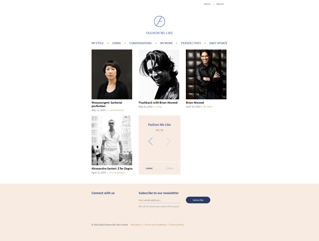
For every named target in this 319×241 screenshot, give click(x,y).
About (207, 4)
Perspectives (191, 43)
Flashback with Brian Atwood (158, 102)
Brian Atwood (195, 102)
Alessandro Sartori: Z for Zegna (112, 168)
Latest (149, 168)
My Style (98, 43)
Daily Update (218, 43)
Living (116, 43)
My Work (166, 43)
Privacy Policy (176, 224)
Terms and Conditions (155, 224)
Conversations (140, 43)
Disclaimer (136, 224)
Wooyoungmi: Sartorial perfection (107, 104)
